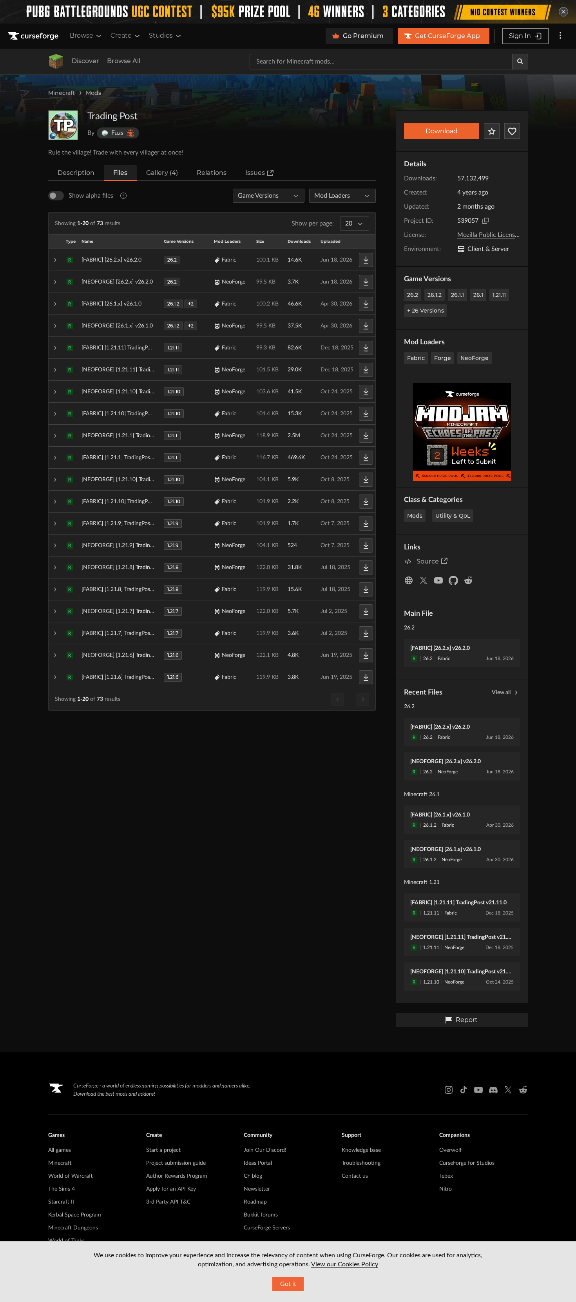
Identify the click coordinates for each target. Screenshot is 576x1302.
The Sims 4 (61, 1189)
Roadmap (255, 1202)
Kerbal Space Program (74, 1215)
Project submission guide (176, 1163)
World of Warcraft (70, 1176)
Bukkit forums (261, 1215)
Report (467, 1020)
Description (76, 172)
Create (121, 35)
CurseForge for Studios (466, 1163)
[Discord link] (493, 1090)
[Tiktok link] (463, 1090)
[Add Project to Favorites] (492, 131)
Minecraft (61, 92)
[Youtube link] (478, 1090)
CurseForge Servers (267, 1228)
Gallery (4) (162, 172)
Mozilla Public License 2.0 (492, 235)
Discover (85, 61)
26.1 (478, 294)
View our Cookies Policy (344, 1264)
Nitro (445, 1189)
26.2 (412, 294)
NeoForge (474, 358)
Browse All (123, 61)
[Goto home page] (34, 36)
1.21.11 (499, 294)
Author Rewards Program (176, 1176)
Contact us (355, 1176)
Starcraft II (61, 1202)
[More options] (560, 36)
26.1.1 (457, 294)
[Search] (520, 61)
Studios (161, 35)
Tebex (446, 1176)
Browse (81, 35)
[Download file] (366, 260)
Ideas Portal (258, 1163)
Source (428, 561)
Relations (211, 172)
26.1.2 (434, 294)
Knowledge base (361, 1150)
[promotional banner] (288, 12)
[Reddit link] (523, 1090)
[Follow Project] (512, 131)
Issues (255, 172)
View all (501, 692)
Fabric (416, 358)
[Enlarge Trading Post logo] (63, 125)
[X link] (508, 1090)
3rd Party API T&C (168, 1202)
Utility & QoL (452, 515)
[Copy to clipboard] (485, 221)
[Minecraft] (56, 61)
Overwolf (450, 1150)
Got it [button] (288, 1284)
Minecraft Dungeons (73, 1228)
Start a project (163, 1150)
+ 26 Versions (425, 310)
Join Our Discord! (265, 1150)
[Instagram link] (448, 1090)
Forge (442, 358)
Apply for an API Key (171, 1189)
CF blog (253, 1176)
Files (120, 172)
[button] (212, 260)
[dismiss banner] (563, 11)
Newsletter (257, 1189)
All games (59, 1150)
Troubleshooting (361, 1163)
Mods (93, 92)
